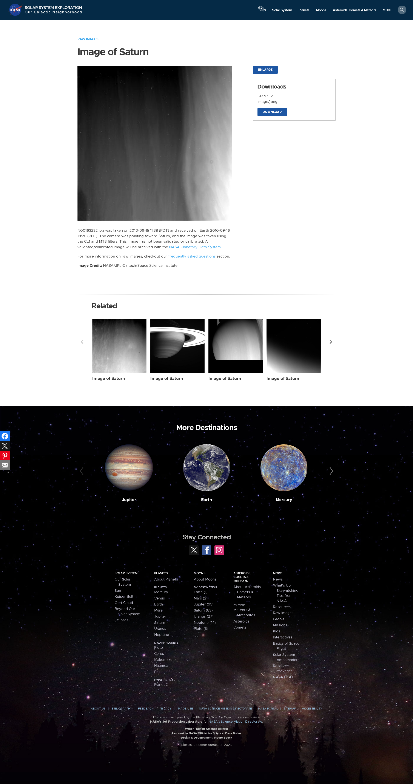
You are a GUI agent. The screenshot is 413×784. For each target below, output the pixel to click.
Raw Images (87, 39)
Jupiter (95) (204, 604)
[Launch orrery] (262, 11)
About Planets (166, 579)
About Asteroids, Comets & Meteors (247, 592)
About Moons (205, 579)
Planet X (161, 684)
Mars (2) (201, 598)
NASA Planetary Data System (195, 247)
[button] (387, 10)
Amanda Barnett (217, 729)
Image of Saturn (108, 378)
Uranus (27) (204, 616)
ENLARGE (265, 69)
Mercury (284, 500)
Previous (82, 341)
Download (272, 111)
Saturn (159, 622)
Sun (118, 590)
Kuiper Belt (124, 596)
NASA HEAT (283, 677)
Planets (161, 573)
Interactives (282, 637)
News (278, 579)
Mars (158, 610)
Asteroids (241, 621)
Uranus (160, 628)
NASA (16, 9)
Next (331, 341)
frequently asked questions (192, 256)
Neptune (161, 635)
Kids (276, 631)
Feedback (145, 708)
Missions (280, 625)
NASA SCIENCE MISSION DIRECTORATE (225, 708)
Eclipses (121, 620)
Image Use (185, 708)
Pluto (158, 647)
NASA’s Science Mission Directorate (235, 721)
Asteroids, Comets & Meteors (242, 577)
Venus (159, 598)
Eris (157, 672)
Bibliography (122, 708)
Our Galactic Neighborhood (54, 13)
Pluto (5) (201, 628)
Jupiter (129, 500)
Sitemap (290, 708)
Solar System (126, 573)
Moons (199, 573)
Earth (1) (201, 592)
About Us (98, 708)
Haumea (161, 666)
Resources (282, 607)
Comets (239, 627)
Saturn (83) (203, 610)
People (279, 619)
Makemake (163, 659)
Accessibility (312, 708)
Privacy (165, 708)
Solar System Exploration (54, 6)
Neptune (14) (205, 622)
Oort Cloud (124, 603)
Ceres (159, 653)
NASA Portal (268, 708)
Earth (206, 500)
